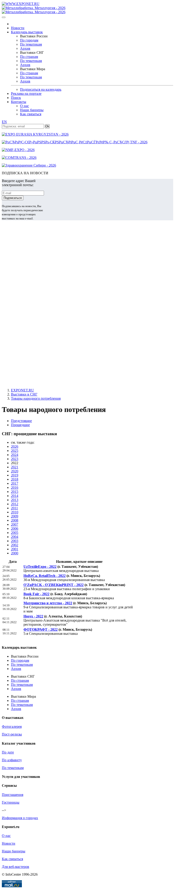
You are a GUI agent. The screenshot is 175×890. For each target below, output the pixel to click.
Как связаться (30, 114)
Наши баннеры (32, 110)
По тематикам (31, 44)
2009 (14, 516)
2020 (14, 471)
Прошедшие (20, 425)
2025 (14, 451)
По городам (29, 40)
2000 (14, 553)
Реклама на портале (26, 93)
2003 (14, 541)
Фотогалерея (12, 726)
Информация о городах (20, 818)
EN (4, 122)
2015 (14, 492)
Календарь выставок (27, 32)
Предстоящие (21, 421)
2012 (14, 504)
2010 (14, 512)
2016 (14, 487)
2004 (14, 537)
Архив (25, 48)
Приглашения (12, 795)
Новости (17, 28)
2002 (14, 545)
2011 (14, 508)
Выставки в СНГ (24, 394)
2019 (14, 475)
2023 (14, 459)
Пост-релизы (12, 734)
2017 (14, 483)
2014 (14, 496)
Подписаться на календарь (40, 89)
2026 (14, 446)
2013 (14, 500)
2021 (14, 467)
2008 (14, 520)
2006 (14, 528)
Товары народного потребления (36, 398)
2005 (14, 533)
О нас (24, 106)
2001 (14, 549)
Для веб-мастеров (15, 867)
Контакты (18, 102)
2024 (14, 455)
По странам (29, 57)
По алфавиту (12, 760)
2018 (14, 479)
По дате (8, 752)
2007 (14, 524)
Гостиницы (10, 802)
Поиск (16, 98)
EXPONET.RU (22, 390)
